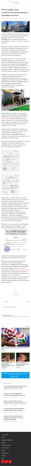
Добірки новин (5, 447)
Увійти (27, 301)
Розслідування (5, 453)
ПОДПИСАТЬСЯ (15, 377)
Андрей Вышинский (13, 18)
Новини (3, 450)
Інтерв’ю (3, 455)
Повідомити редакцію (6, 440)
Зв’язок (3, 437)
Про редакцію (4, 434)
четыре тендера (5, 118)
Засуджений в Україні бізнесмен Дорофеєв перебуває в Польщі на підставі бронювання (13, 417)
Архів (2, 458)
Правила (3, 442)
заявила (21, 78)
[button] (28, 3)
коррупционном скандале (22, 270)
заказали (19, 122)
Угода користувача (6, 445)
